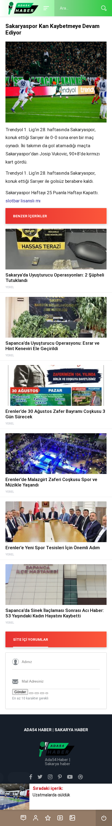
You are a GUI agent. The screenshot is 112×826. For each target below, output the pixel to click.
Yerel (9, 287)
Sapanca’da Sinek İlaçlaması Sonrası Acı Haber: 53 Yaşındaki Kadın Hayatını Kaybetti (54, 613)
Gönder (20, 692)
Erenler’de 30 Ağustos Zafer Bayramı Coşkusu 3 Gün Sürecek (55, 414)
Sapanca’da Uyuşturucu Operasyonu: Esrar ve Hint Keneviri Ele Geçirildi (52, 345)
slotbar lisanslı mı (23, 200)
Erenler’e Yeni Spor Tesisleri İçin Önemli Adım (52, 547)
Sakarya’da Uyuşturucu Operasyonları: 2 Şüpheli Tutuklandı (54, 277)
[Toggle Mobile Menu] (45, 8)
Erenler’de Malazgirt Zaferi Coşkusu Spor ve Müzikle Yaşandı (51, 482)
